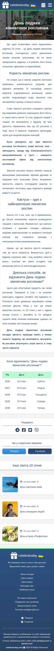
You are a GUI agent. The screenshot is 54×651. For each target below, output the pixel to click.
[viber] (36, 430)
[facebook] (24, 430)
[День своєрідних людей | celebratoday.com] (10, 509)
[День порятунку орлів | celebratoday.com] (10, 484)
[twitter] (30, 430)
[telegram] (17, 430)
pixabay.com (43, 641)
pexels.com (27, 643)
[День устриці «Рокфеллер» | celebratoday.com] (10, 534)
